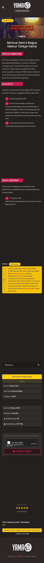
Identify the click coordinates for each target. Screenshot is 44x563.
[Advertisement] (22, 152)
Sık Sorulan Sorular (17, 273)
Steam (22, 381)
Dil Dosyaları (14, 264)
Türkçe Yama (7, 20)
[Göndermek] (39, 365)
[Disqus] (22, 326)
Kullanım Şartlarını (29, 288)
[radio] (17, 508)
